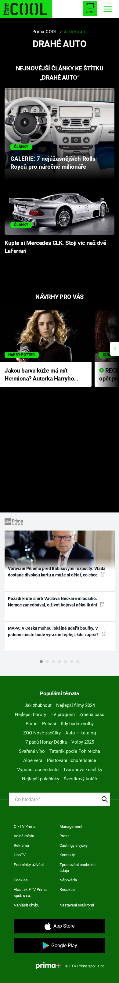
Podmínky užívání (29, 864)
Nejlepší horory (30, 714)
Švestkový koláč (80, 779)
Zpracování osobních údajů (78, 867)
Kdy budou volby (77, 723)
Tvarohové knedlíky (82, 769)
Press (65, 836)
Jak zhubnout (38, 705)
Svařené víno (32, 751)
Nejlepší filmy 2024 (75, 705)
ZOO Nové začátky (42, 733)
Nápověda (68, 880)
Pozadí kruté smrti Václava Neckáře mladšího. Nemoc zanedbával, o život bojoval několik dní (53, 601)
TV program (63, 714)
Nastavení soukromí (77, 905)
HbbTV (20, 855)
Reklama (21, 845)
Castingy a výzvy (74, 845)
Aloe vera (32, 760)
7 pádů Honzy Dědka (46, 742)
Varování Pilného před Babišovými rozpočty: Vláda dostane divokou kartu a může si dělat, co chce (57, 571)
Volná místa (24, 836)
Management (71, 826)
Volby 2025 (82, 742)
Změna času (91, 714)
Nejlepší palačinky (40, 779)
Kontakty (67, 855)
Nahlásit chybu (26, 905)
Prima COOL (45, 31)
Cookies (21, 880)
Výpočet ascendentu (38, 769)
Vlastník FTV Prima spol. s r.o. (30, 892)
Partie (32, 723)
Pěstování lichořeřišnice (71, 760)
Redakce (67, 889)
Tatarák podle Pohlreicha (74, 751)
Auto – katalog (80, 733)
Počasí (49, 723)
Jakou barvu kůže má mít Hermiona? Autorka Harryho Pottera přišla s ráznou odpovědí (39, 375)
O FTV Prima (24, 826)
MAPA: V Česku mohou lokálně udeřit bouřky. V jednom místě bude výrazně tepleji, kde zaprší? (53, 631)
